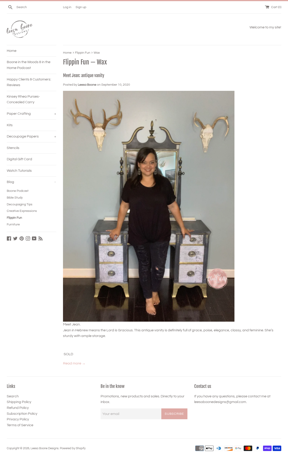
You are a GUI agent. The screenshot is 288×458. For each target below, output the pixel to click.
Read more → (74, 363)
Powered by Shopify (73, 448)
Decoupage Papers (31, 136)
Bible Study (15, 197)
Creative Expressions (22, 211)
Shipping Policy (19, 402)
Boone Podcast (18, 190)
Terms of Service (20, 425)
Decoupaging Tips (19, 204)
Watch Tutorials (19, 170)
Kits (10, 125)
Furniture (13, 224)
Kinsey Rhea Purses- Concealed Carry (23, 99)
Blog (31, 182)
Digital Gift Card (19, 159)
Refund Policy (18, 408)
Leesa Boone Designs (44, 448)
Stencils (13, 148)
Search (13, 396)
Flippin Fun (14, 217)
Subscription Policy (22, 413)
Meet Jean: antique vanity (83, 75)
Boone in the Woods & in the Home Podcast (28, 65)
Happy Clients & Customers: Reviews (29, 82)
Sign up (81, 7)
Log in (67, 7)
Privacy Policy (18, 419)
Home (11, 51)
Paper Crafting (31, 113)
